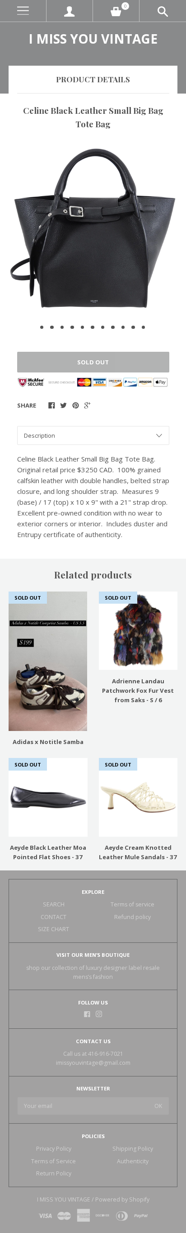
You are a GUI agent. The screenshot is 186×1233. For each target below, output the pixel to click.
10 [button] (133, 327)
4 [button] (72, 327)
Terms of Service (53, 1161)
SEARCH (54, 904)
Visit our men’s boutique (93, 954)
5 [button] (82, 327)
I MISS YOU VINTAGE (93, 38)
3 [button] (62, 327)
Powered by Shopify (122, 1199)
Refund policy (132, 917)
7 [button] (103, 327)
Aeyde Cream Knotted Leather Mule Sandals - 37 (138, 852)
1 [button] (42, 327)
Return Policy (53, 1173)
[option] (93, 228)
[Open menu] (23, 11)
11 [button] (143, 327)
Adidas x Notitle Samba (48, 742)
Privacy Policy (53, 1148)
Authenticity (133, 1161)
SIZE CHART (53, 929)
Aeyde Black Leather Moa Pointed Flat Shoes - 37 (48, 852)
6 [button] (92, 327)
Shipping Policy (132, 1148)
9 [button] (123, 327)
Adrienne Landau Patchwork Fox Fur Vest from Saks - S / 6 (138, 690)
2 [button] (52, 327)
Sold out (93, 362)
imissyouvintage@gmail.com (93, 1063)
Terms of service (132, 904)
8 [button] (113, 327)
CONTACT (53, 917)
